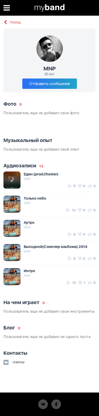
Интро (29, 271)
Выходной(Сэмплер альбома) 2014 (55, 246)
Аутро (29, 222)
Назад (15, 22)
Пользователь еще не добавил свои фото (41, 113)
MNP (27, 179)
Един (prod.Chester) (41, 174)
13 (41, 166)
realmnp (18, 362)
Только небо (35, 198)
